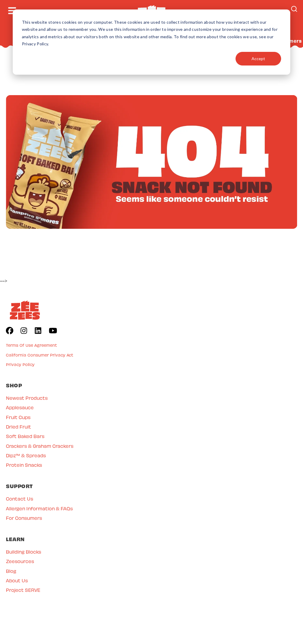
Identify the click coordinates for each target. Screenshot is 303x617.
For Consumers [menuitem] (24, 518)
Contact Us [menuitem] (19, 498)
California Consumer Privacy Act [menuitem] (39, 354)
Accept (258, 58)
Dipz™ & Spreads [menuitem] (26, 455)
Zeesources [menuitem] (20, 561)
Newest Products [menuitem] (27, 398)
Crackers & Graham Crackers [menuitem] (39, 446)
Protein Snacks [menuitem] (24, 465)
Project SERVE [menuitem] (23, 590)
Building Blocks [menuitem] (23, 551)
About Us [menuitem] (17, 580)
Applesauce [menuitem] (20, 407)
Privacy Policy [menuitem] (20, 364)
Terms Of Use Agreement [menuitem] (31, 345)
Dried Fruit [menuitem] (18, 426)
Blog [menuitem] (11, 571)
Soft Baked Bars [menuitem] (25, 436)
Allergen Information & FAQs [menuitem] (39, 508)
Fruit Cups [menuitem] (18, 417)
